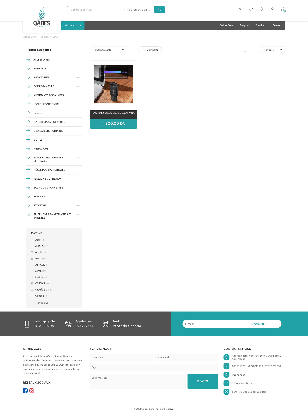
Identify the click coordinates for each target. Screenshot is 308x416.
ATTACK (40, 264)
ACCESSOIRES (42, 59)
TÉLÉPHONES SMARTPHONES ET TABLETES (52, 216)
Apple (38, 252)
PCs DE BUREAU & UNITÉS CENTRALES (48, 159)
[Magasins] (261, 9)
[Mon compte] (272, 9)
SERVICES (39, 196)
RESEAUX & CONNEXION (47, 178)
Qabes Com (226, 25)
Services (260, 25)
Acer (37, 239)
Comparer (152, 49)
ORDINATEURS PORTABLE (48, 130)
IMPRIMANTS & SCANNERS (49, 95)
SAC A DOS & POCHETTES (48, 187)
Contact (277, 25)
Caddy (39, 277)
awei (38, 271)
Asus (38, 258)
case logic (41, 289)
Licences (38, 113)
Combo (39, 295)
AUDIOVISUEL (42, 77)
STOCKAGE (40, 205)
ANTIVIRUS (40, 68)
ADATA (39, 246)
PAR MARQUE (41, 148)
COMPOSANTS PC (44, 86)
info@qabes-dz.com (242, 383)
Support (244, 25)
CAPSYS (40, 283)
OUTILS (38, 139)
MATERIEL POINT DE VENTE (49, 122)
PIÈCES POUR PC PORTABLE (49, 169)
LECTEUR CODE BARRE (46, 104)
